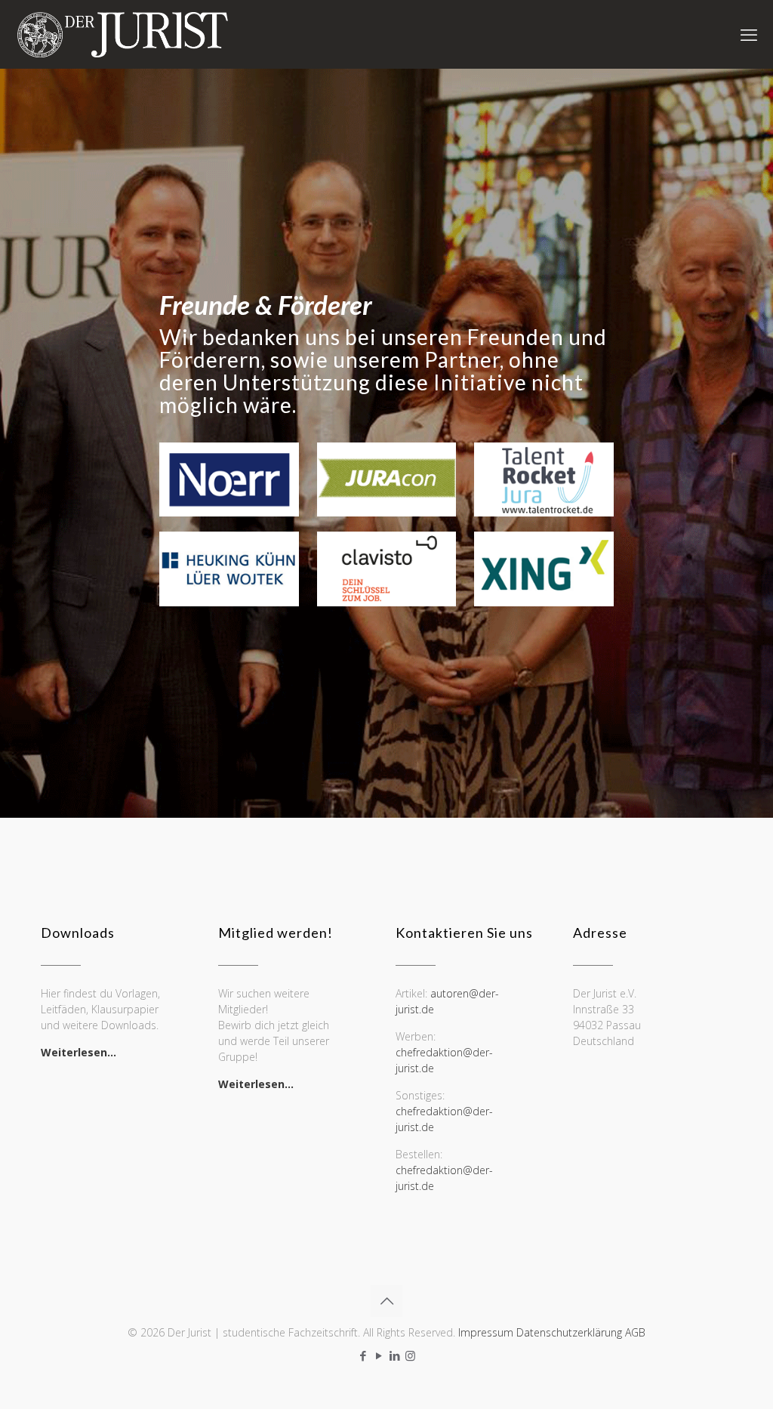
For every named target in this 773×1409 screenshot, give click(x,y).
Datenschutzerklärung (569, 1332)
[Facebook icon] (362, 1355)
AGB (635, 1332)
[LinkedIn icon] (394, 1355)
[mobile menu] (749, 34)
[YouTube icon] (378, 1355)
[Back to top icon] (386, 1301)
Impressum (485, 1332)
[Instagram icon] (410, 1355)
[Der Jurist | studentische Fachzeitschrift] (121, 34)
